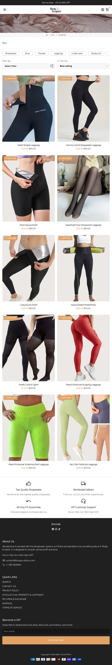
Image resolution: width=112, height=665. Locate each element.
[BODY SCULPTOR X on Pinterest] (53, 529)
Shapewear (11, 53)
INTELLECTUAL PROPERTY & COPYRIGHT (23, 594)
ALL (53, 35)
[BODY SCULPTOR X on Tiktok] (59, 529)
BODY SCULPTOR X (63, 654)
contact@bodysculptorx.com (19, 560)
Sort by (62, 61)
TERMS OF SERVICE (12, 607)
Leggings (62, 35)
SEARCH (6, 582)
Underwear (77, 53)
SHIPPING (7, 603)
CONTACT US (9, 586)
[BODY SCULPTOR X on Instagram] (56, 529)
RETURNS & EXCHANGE (14, 599)
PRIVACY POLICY (10, 590)
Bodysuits (96, 53)
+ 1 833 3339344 (12, 564)
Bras (27, 53)
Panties (42, 53)
